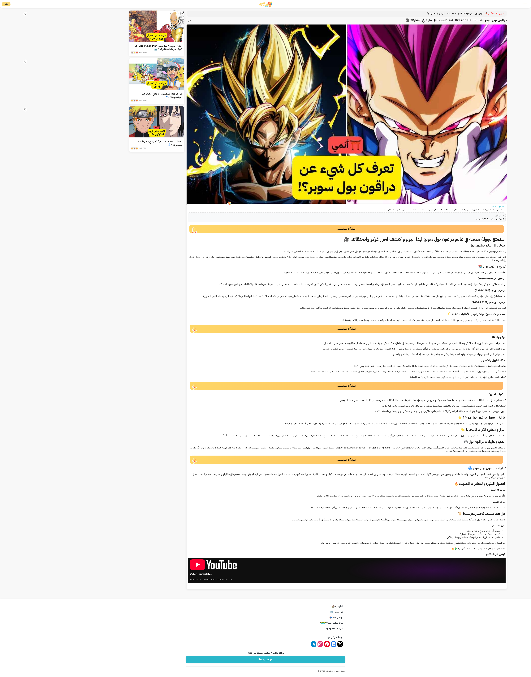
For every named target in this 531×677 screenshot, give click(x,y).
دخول (6, 4)
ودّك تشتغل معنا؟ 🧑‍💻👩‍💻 (331, 623)
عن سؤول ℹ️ (336, 612)
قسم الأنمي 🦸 (491, 13)
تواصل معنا (265, 659)
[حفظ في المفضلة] (189, 21)
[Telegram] (313, 644)
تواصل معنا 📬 (336, 617)
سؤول (501, 13)
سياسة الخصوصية (334, 628)
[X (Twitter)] (340, 644)
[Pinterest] (327, 644)
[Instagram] (320, 644)
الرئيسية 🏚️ (337, 606)
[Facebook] (333, 644)
